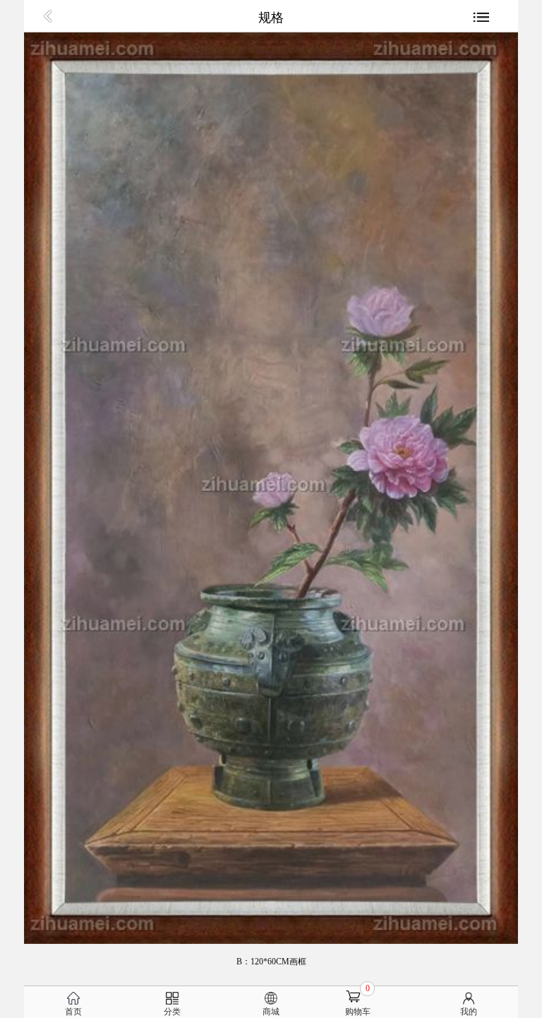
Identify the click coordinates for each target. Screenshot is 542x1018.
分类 (172, 1012)
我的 (468, 1012)
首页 (73, 1012)
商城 (271, 1012)
